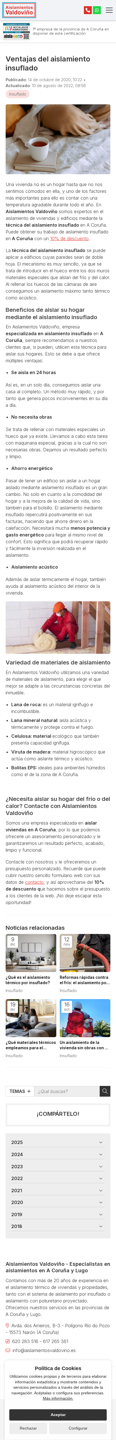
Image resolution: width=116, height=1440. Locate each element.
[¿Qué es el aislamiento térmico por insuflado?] (31, 953)
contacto (34, 882)
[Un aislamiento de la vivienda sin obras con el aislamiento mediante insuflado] (85, 1018)
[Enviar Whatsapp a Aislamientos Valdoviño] (97, 10)
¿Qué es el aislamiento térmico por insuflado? (28, 980)
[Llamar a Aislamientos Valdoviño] (88, 10)
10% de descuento (69, 238)
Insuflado (17, 94)
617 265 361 (55, 1341)
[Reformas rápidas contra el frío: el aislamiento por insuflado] (85, 953)
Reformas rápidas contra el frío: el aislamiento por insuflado (84, 980)
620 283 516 (25, 1341)
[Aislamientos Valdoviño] (19, 10)
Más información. (58, 1398)
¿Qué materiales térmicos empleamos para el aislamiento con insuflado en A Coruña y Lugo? (31, 1045)
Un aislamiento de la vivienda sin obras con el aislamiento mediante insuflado (84, 1045)
